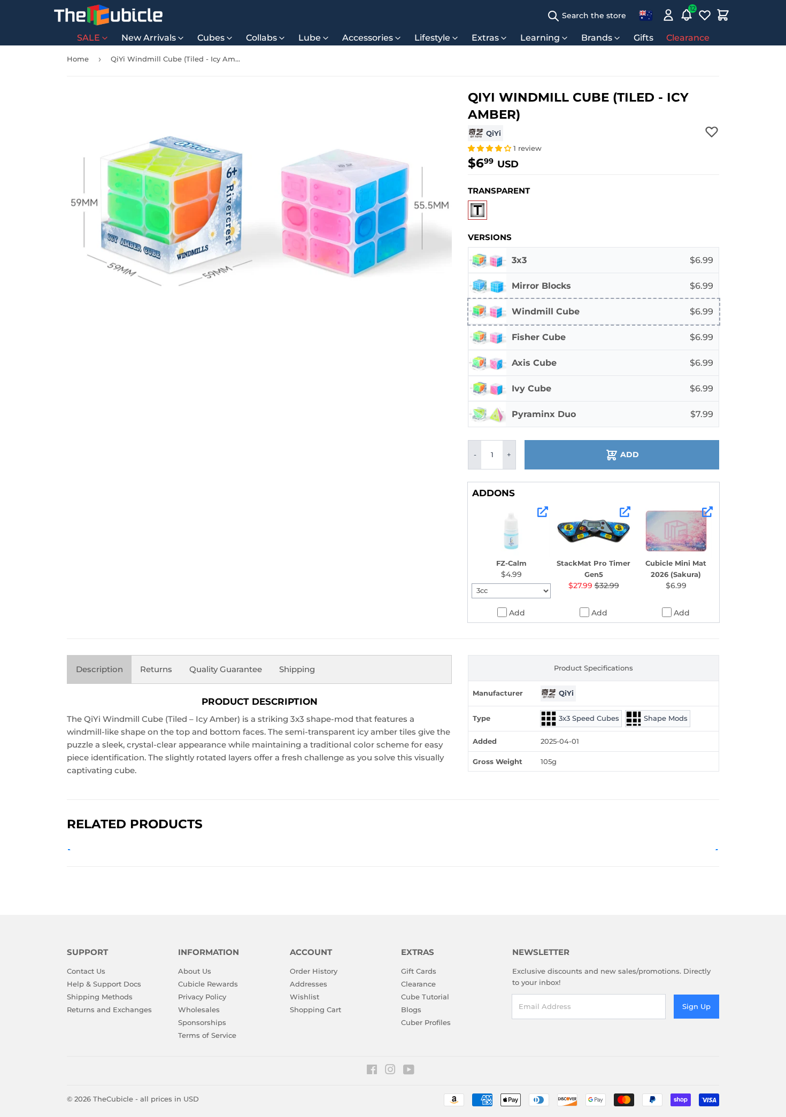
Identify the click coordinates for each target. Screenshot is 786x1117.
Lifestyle (432, 38)
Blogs (411, 1009)
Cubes (211, 38)
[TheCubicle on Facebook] (371, 1071)
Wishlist (304, 996)
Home (78, 59)
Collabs (261, 38)
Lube (309, 38)
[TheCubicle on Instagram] (390, 1071)
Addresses (308, 984)
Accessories (367, 38)
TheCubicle (113, 1099)
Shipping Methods (100, 996)
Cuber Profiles (426, 1022)
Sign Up (696, 1006)
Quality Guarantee (225, 669)
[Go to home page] (108, 15)
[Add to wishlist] (711, 131)
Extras (485, 38)
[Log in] (668, 15)
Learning (540, 38)
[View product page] (542, 511)
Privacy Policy (202, 996)
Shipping (297, 669)
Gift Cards (418, 971)
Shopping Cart (315, 1009)
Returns (156, 669)
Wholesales (199, 1009)
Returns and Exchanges (109, 1009)
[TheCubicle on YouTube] (408, 1071)
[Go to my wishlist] (705, 15)
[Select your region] (646, 15)
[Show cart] (723, 15)
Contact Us (86, 971)
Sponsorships (202, 1022)
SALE (88, 38)
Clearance (688, 38)
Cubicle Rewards (208, 984)
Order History (313, 971)
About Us (194, 971)
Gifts (643, 38)
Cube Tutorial (425, 996)
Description (99, 669)
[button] (490, 148)
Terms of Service (207, 1035)
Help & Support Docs (104, 984)
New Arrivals (148, 38)
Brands (596, 38)
